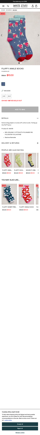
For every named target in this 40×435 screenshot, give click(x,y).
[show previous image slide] (4, 35)
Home (3, 10)
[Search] (8, 5)
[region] (20, 422)
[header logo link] (20, 5)
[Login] (33, 6)
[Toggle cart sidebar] (36, 6)
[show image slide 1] (19, 63)
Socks (15, 10)
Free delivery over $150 (20, 1)
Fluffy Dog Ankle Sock (19, 170)
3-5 (4, 96)
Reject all (20, 428)
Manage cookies (20, 432)
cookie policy (8, 420)
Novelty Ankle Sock (31, 170)
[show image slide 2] (21, 63)
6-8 (9, 96)
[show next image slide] (36, 35)
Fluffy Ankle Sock (7, 170)
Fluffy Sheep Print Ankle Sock (9, 207)
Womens (9, 10)
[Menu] (3, 6)
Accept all (20, 424)
